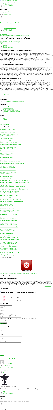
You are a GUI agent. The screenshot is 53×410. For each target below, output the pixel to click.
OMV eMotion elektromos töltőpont (11, 111)
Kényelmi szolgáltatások (8, 109)
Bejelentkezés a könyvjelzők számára (9, 367)
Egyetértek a (10, 320)
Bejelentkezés (3, 34)
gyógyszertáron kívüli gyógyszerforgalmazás (11, 35)
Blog (4, 6)
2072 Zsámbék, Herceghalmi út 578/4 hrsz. (10, 41)
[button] (26, 409)
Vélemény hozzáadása (8, 47)
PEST (23, 35)
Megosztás (5, 370)
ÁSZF (4, 391)
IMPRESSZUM (6, 392)
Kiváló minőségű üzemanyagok (10, 110)
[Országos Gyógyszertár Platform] (8, 0)
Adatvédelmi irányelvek (13, 320)
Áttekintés (5, 45)
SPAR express (6, 113)
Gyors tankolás (6, 106)
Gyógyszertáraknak (7, 4)
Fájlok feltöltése (19, 318)
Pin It (4, 372)
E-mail (1, 334)
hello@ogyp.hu (7, 14)
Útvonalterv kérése (4, 124)
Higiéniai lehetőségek (8, 108)
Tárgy (1, 338)
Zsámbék (27, 35)
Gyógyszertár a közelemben (9, 3)
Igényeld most (3, 323)
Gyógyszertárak (6, 11)
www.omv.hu (6, 94)
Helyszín (5, 46)
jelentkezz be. (48, 286)
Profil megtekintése (8, 363)
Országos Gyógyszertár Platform (12, 23)
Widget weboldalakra (8, 5)
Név (1, 330)
